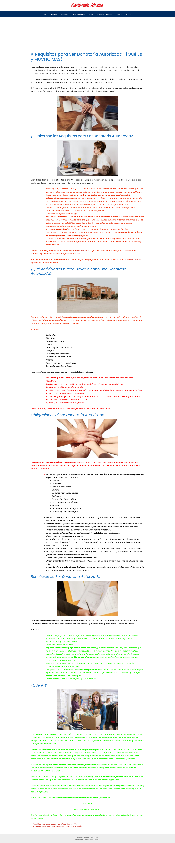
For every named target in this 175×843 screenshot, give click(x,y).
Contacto (94, 837)
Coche (119, 14)
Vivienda (129, 14)
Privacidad (89, 840)
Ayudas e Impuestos (105, 14)
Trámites (53, 14)
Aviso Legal (79, 840)
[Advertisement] (87, 32)
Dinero (91, 14)
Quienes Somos (83, 837)
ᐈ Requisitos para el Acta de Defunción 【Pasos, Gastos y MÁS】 (58, 826)
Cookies (97, 840)
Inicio (44, 14)
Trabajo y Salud (79, 14)
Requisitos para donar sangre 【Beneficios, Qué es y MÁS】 (56, 824)
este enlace (81, 250)
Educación (65, 14)
